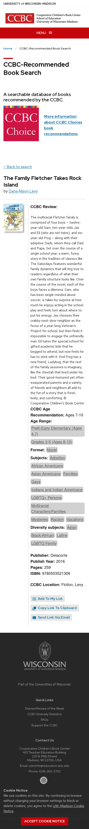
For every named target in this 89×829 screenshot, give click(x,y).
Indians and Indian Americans (57, 489)
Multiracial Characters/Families (48, 508)
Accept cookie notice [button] (44, 821)
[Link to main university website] (44, 670)
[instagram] (43, 780)
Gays (35, 481)
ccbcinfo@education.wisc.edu (49, 766)
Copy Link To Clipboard (57, 608)
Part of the (44, 684)
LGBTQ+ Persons (46, 497)
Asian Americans (45, 473)
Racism (57, 519)
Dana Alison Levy (23, 191)
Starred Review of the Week (44, 708)
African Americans (47, 465)
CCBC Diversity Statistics (44, 714)
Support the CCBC (44, 725)
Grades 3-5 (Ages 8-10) (51, 441)
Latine (62, 535)
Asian (72, 527)
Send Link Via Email (53, 617)
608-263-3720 (50, 771)
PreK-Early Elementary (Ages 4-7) (56, 430)
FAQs (44, 720)
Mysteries (39, 519)
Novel (52, 449)
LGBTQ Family (44, 543)
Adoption (57, 457)
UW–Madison (29, 4)
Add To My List (50, 598)
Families (70, 473)
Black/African (42, 535)
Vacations (75, 519)
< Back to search (17, 166)
